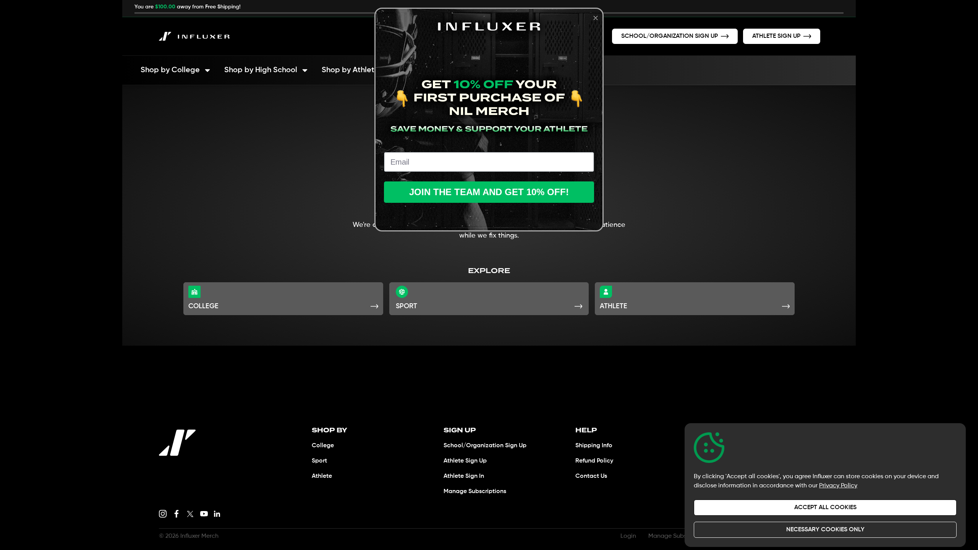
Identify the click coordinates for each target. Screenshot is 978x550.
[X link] (190, 514)
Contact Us (591, 476)
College (323, 446)
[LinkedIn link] (217, 514)
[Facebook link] (176, 514)
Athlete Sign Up (465, 461)
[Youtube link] (204, 514)
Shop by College (170, 70)
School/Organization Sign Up (485, 446)
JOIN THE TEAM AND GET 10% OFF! (489, 192)
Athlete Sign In (464, 476)
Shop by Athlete (350, 70)
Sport (319, 461)
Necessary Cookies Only (825, 530)
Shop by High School (260, 70)
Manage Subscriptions (475, 492)
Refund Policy (594, 461)
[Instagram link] (163, 514)
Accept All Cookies (825, 508)
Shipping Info (593, 446)
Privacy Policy (838, 486)
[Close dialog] (595, 18)
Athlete (322, 476)
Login (628, 536)
